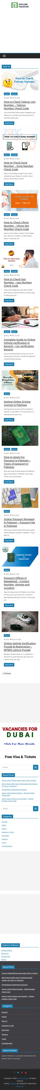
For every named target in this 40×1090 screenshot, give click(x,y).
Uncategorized (7, 846)
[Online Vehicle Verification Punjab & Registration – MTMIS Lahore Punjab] (20, 621)
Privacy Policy (6, 950)
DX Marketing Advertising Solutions (14, 790)
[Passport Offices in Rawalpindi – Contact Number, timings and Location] (20, 557)
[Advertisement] (20, 32)
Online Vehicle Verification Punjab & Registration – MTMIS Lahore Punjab (20, 647)
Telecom (14, 94)
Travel (4, 843)
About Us (5, 953)
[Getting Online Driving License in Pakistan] (20, 380)
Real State (5, 836)
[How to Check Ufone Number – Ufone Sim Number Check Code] (20, 200)
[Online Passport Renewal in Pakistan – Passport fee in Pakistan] (20, 498)
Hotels (4, 825)
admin (7, 98)
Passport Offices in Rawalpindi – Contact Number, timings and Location (17, 583)
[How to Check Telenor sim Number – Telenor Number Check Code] (20, 80)
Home (3, 959)
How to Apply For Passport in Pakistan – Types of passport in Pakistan (17, 462)
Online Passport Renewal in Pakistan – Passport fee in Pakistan (19, 522)
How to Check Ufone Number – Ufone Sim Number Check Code (16, 226)
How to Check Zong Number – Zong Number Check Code (18, 166)
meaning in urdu (8, 832)
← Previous (6, 673)
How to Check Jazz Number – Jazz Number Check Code (18, 282)
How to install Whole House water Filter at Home (19, 780)
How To (7, 94)
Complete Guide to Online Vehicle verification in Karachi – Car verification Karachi (19, 344)
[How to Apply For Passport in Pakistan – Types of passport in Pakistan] (20, 436)
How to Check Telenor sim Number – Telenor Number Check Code (20, 105)
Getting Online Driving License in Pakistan (17, 403)
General (7, 331)
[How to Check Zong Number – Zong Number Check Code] (20, 140)
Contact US (5, 956)
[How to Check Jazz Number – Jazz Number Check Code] (20, 259)
